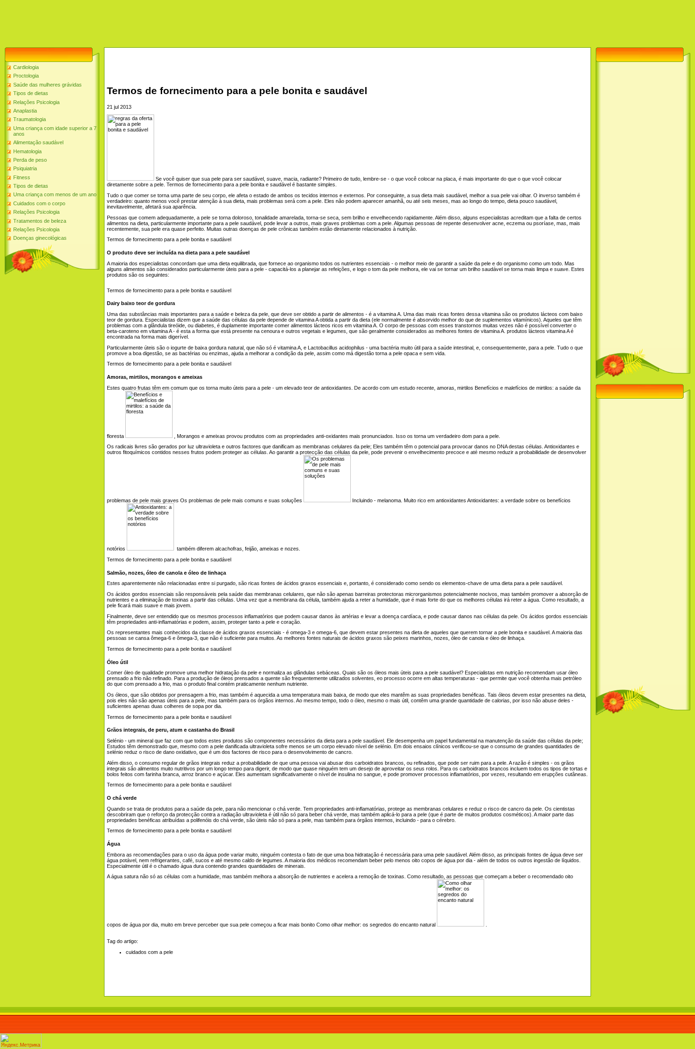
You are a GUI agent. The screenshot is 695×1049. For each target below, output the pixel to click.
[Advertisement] (172, 21)
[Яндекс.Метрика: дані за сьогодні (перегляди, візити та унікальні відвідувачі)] (21, 1040)
